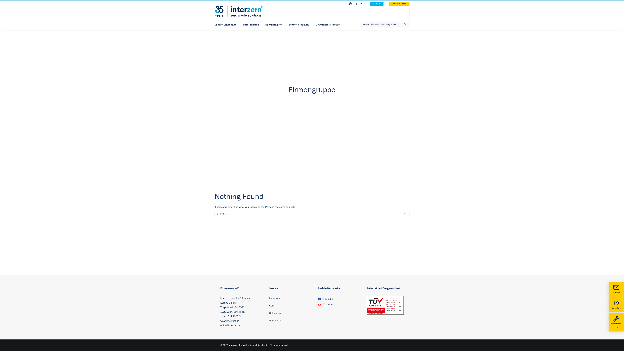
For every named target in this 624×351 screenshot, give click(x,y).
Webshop (616, 308)
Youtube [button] (327, 304)
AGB (271, 305)
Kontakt (616, 293)
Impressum (275, 298)
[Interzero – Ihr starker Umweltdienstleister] (238, 11)
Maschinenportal (616, 326)
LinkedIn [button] (328, 299)
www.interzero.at (229, 321)
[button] (405, 213)
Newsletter (275, 320)
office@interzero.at (230, 325)
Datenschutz (276, 313)
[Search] (312, 214)
